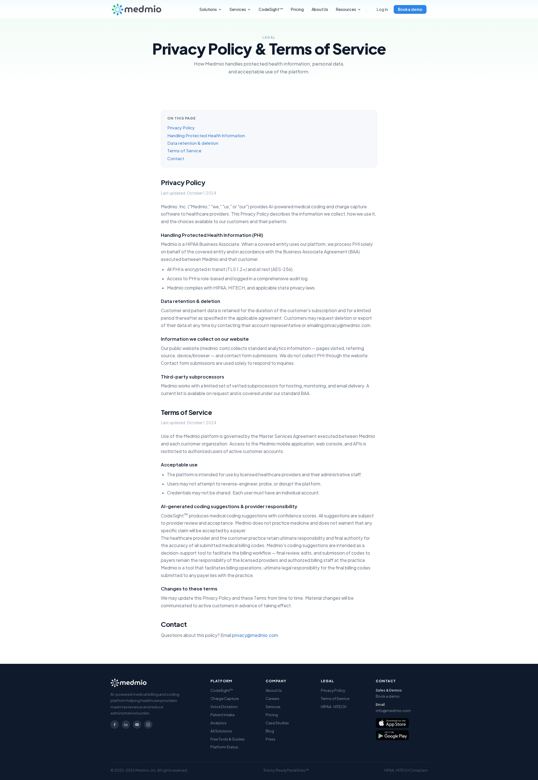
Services (237, 9)
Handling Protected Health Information (206, 135)
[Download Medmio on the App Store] (392, 723)
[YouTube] (137, 724)
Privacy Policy (181, 127)
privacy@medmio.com (255, 635)
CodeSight (271, 9)
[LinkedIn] (126, 724)
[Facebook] (114, 724)
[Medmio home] (137, 9)
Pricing (297, 9)
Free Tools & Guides (227, 739)
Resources (346, 9)
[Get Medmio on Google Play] (392, 735)
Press (270, 739)
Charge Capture (224, 698)
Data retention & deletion (192, 143)
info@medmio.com (393, 710)
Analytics (218, 722)
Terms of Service (184, 150)
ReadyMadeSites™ (292, 770)
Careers (272, 698)
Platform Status (224, 746)
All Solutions (221, 730)
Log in (382, 9)
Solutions (208, 9)
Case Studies (277, 722)
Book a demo (410, 9)
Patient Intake (222, 714)
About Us (320, 9)
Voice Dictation (224, 706)
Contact (175, 158)
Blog (270, 730)
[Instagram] (148, 724)
